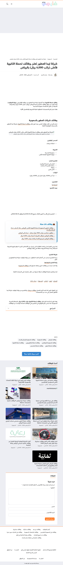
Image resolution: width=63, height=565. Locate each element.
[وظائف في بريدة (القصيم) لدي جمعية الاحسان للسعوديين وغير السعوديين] (44, 397)
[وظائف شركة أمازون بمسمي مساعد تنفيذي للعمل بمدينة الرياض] (18, 417)
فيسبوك (40, 281)
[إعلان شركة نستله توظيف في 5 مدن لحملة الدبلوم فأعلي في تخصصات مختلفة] (44, 417)
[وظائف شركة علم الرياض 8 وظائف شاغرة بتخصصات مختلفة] (18, 397)
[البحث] (7, 3)
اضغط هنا (54, 185)
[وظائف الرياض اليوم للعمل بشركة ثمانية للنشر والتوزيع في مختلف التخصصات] (44, 459)
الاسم (53, 506)
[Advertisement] (31, 20)
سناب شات (33, 281)
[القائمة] (11, 3)
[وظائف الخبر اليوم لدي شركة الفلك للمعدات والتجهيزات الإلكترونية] (18, 376)
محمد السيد (44, 75)
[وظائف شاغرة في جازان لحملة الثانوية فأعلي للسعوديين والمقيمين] (44, 376)
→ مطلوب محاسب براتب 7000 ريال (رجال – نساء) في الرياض (36, 233)
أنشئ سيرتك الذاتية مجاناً (31, 354)
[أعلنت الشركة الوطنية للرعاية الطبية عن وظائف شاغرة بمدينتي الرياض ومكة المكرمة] (18, 438)
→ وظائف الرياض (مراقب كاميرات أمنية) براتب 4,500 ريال (38, 236)
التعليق (52, 487)
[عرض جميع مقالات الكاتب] (55, 75)
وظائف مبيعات (32, 290)
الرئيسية (55, 59)
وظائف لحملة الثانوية (24, 124)
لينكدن (46, 281)
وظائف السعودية (23, 265)
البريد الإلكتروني (51, 512)
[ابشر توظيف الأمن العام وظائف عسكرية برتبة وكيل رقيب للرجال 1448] (44, 438)
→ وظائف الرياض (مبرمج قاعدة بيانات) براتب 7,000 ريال (38, 238)
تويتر (50, 281)
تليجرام (55, 281)
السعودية (50, 59)
